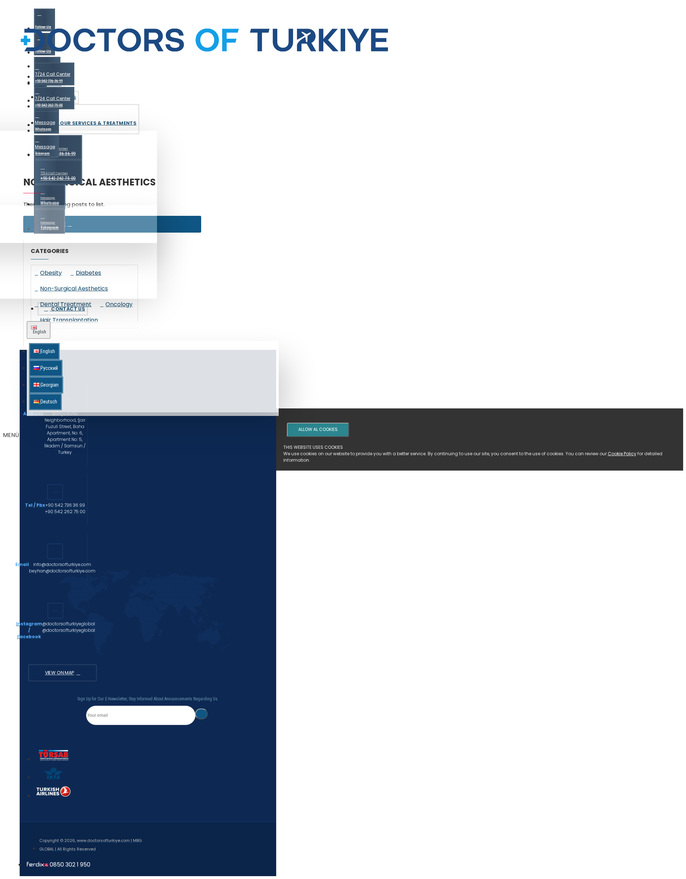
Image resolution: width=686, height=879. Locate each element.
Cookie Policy (622, 454)
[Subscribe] (201, 714)
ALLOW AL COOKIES (318, 429)
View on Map (59, 673)
